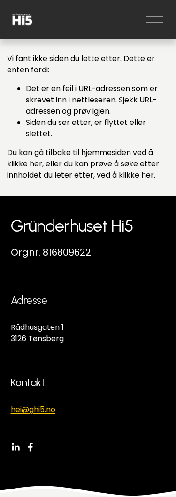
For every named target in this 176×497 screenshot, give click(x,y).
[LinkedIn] (15, 447)
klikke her (24, 163)
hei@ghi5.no (33, 409)
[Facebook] (30, 447)
